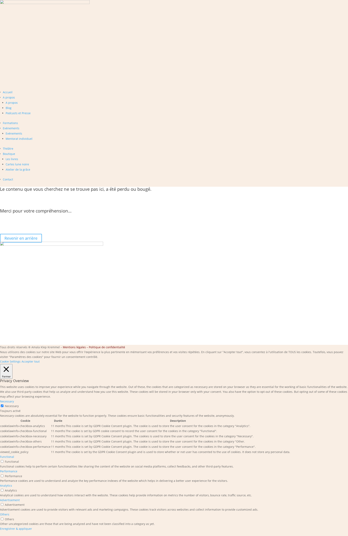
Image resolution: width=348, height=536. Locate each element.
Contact (8, 179)
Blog (8, 108)
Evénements (11, 128)
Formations (10, 123)
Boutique (9, 154)
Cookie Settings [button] (10, 361)
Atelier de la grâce (18, 169)
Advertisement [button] (10, 500)
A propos (9, 97)
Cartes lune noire (17, 164)
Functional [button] (7, 457)
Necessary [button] (7, 401)
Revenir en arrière (20, 238)
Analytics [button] (6, 485)
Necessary (12, 406)
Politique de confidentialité (107, 347)
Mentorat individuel (19, 139)
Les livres (12, 159)
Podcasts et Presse (18, 113)
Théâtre (8, 148)
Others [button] (4, 514)
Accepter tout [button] (31, 361)
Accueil (7, 92)
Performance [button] (8, 471)
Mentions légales (74, 347)
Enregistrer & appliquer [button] (16, 529)
